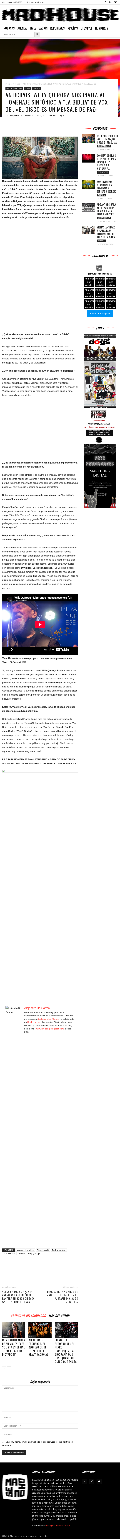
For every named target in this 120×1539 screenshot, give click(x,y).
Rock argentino (58, 1250)
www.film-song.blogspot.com (50, 1028)
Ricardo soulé (43, 1250)
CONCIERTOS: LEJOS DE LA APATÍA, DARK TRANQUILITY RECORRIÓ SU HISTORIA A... (106, 162)
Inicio (7, 84)
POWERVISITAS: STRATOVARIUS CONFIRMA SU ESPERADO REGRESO (106, 186)
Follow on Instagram (100, 313)
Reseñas (73, 28)
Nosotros (101, 28)
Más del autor (59, 1315)
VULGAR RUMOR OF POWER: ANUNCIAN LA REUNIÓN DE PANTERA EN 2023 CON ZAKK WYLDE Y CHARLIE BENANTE (18, 1297)
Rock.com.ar (33, 1022)
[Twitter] (115, 2)
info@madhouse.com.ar (58, 1525)
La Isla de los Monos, (49, 1019)
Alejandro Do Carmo (20, 115)
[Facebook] (105, 2)
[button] (89, 282)
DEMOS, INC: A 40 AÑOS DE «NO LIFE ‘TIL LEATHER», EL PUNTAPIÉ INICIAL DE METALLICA (62, 1297)
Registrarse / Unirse (35, 2)
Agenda (22, 28)
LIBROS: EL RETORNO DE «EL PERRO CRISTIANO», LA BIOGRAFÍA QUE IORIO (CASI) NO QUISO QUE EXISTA (66, 1351)
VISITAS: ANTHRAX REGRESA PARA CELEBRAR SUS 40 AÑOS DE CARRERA (106, 232)
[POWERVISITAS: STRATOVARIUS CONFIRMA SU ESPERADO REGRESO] (88, 184)
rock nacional (9, 1254)
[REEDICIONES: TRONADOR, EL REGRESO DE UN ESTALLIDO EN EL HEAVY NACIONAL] (39, 1330)
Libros (58, 1336)
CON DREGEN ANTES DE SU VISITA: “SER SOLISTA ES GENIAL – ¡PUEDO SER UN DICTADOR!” (13, 1347)
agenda (20, 1250)
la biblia (30, 1250)
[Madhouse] (60, 15)
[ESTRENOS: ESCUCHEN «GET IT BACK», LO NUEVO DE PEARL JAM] (88, 138)
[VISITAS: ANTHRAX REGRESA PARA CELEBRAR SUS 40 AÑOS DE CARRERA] (88, 230)
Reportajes (57, 28)
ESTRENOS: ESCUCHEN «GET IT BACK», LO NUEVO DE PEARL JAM (107, 139)
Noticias (9, 28)
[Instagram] (110, 2)
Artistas (27, 88)
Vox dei (22, 1254)
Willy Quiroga (34, 1254)
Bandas (32, 1336)
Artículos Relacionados (28, 1315)
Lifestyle (86, 28)
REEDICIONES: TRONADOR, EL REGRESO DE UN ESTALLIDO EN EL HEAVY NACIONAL (38, 1347)
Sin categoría (104, 146)
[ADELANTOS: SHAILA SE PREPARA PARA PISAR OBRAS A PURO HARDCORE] (88, 207)
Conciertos (36, 88)
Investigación (39, 28)
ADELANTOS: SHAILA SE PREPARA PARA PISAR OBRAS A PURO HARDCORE (106, 209)
